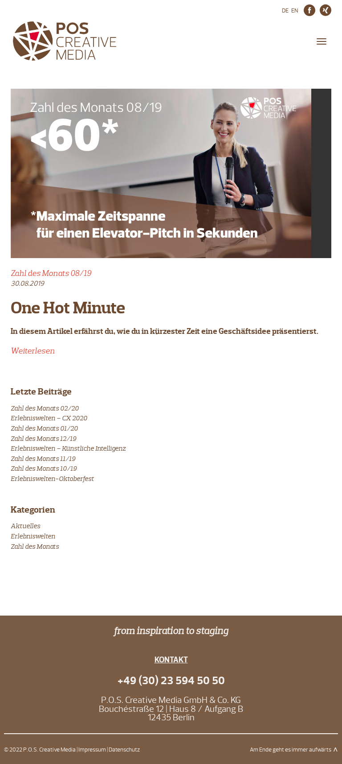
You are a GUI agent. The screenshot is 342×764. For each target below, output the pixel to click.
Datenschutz (124, 749)
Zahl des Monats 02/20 (45, 408)
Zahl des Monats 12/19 (43, 438)
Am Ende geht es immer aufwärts (290, 749)
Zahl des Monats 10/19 (44, 468)
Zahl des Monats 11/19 (43, 458)
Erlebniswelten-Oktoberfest (52, 478)
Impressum (92, 749)
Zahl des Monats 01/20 (44, 428)
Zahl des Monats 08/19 (51, 273)
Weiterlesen (33, 351)
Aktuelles (25, 526)
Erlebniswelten (33, 536)
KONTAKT (171, 660)
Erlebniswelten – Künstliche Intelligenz (68, 448)
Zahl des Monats (35, 546)
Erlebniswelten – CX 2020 (49, 418)
